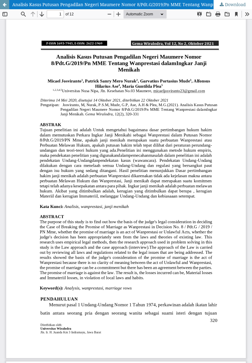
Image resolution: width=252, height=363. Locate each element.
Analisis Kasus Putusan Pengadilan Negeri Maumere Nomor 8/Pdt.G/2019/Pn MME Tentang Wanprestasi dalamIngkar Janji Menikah (132, 4)
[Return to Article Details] (4, 4)
